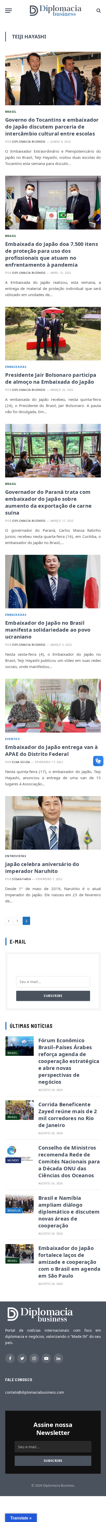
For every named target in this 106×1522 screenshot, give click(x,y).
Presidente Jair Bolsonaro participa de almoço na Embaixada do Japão (50, 378)
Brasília (14, 1210)
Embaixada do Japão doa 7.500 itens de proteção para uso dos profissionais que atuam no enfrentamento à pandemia (51, 254)
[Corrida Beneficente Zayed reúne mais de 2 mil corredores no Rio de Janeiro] (19, 1110)
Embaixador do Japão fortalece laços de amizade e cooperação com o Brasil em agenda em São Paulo (69, 1262)
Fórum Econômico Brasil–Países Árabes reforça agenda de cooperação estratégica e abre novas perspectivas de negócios (68, 1061)
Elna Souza (21, 762)
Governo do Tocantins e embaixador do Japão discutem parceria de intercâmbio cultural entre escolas (52, 126)
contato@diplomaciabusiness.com (34, 1392)
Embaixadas (15, 367)
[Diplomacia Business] (55, 10)
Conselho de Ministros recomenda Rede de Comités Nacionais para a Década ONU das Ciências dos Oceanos (69, 1161)
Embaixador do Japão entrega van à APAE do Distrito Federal (51, 750)
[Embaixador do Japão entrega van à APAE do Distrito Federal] (53, 705)
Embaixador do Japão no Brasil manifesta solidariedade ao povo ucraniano (47, 629)
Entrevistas (15, 856)
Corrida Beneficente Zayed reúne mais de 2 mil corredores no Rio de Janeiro (67, 1115)
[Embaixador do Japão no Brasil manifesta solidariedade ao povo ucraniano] (53, 581)
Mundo (13, 1160)
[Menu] (8, 10)
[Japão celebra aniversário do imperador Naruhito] (53, 823)
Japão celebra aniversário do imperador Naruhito (42, 867)
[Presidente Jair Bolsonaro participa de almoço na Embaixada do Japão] (53, 333)
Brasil (11, 111)
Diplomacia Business (28, 141)
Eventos (12, 739)
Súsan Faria (21, 879)
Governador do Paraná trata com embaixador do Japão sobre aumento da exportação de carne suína (48, 502)
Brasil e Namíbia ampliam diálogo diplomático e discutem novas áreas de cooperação (69, 1211)
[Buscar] (98, 10)
